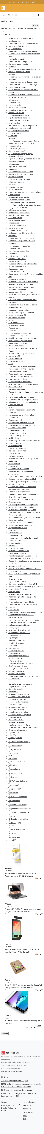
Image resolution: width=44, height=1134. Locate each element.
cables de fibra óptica (17, 261)
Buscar (36, 25)
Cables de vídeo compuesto (19, 714)
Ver (38, 878)
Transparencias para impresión (21, 312)
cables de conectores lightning (20, 174)
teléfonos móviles (15, 177)
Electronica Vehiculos (17, 804)
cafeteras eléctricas (16, 182)
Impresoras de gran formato (20, 341)
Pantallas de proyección (18, 712)
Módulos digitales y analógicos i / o (22, 556)
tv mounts (12, 136)
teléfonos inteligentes (17, 289)
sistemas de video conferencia (20, 38)
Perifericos (13, 777)
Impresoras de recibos (17, 379)
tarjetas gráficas (15, 307)
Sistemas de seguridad (17, 553)
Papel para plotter (15, 515)
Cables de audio (14, 717)
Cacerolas (12, 330)
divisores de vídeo (15, 269)
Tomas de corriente (16, 709)
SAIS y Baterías (14, 749)
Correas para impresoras (18, 469)
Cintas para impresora (17, 730)
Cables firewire (14, 635)
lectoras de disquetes (17, 451)
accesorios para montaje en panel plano (24, 192)
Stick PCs (12, 735)
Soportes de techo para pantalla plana (23, 676)
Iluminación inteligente (17, 335)
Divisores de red (15, 387)
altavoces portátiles (16, 133)
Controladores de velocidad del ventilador (25, 612)
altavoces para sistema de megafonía (23, 620)
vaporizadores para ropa (18, 215)
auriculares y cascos (16, 148)
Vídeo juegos (13, 627)
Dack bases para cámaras (18, 656)
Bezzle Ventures (16, 1071)
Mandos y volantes (16, 671)
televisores (12, 138)
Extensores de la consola (18, 448)
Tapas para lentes (15, 520)
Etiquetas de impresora (17, 686)
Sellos (10, 364)
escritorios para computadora (20, 61)
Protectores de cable (16, 674)
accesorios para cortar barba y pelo (22, 82)
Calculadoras (13, 609)
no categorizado (15, 738)
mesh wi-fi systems (16, 113)
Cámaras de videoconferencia (20, 522)
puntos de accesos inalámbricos (21, 143)
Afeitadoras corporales (17, 371)
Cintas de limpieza (15, 405)
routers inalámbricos (17, 259)
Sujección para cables (17, 581)
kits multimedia (14, 105)
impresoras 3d (14, 102)
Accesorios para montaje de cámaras (23, 399)
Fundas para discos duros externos (22, 348)
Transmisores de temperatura (20, 499)
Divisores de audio (15, 720)
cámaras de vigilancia (17, 225)
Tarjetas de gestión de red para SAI (22, 584)
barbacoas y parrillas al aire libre (21, 233)
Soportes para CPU (16, 650)
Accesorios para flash (17, 428)
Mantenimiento (14, 837)
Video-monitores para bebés (20, 374)
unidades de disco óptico (18, 310)
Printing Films (14, 592)
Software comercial (16, 829)
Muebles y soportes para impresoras (23, 338)
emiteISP (12, 840)
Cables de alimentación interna (21, 663)
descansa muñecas (16, 161)
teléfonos (12, 79)
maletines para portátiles (18, 251)
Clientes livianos (14, 571)
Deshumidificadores (16, 389)
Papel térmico (14, 463)
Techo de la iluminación (17, 343)
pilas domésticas (15, 218)
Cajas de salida (14, 732)
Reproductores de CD (17, 315)
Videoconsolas (14, 328)
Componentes (14, 789)
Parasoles (12, 530)
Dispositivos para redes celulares (21, 507)
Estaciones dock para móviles (20, 492)
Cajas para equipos (16, 430)
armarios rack (14, 195)
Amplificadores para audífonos (21, 615)
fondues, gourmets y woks (19, 72)
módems (12, 243)
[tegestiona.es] (3, 8)
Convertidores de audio (18, 497)
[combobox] (20, 15)
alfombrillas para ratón (17, 230)
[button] (3, 30)
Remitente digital (15, 446)
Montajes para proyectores (19, 725)
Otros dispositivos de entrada (20, 376)
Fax (9, 681)
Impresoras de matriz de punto (21, 369)
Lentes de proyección (17, 433)
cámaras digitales (15, 228)
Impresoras (13, 785)
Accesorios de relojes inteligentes (22, 630)
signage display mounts (18, 64)
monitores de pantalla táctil (19, 128)
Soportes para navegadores (19, 333)
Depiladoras (13, 691)
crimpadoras (13, 164)
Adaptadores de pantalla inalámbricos (23, 402)
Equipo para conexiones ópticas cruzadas (25, 476)
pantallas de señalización (18, 197)
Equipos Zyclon (14, 146)
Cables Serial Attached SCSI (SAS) (21, 558)
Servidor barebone (16, 548)
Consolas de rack (15, 420)
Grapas (11, 320)
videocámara (13, 223)
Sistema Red (28, 1112)
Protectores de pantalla (30, 28)
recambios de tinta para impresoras (23, 125)
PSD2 (25, 1119)
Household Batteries (16, 317)
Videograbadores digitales (19, 668)
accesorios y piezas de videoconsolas (23, 43)
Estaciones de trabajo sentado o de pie (24, 512)
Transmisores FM (15, 617)
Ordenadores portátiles (18, 819)
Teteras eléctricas (15, 661)
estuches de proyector (17, 87)
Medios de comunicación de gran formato (25, 586)
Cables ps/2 (13, 466)
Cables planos (14, 653)
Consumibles (14, 769)
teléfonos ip (13, 100)
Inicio (7, 34)
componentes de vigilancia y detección (24, 517)
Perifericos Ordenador (18, 797)
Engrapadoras (14, 453)
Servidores (12, 645)
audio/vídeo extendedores (19, 179)
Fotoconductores (15, 543)
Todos (11, 825)
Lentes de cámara (15, 456)
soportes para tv (15, 48)
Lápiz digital (13, 638)
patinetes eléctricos (16, 156)
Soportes (12, 412)
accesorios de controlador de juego (22, 84)
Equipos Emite (14, 816)
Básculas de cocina (16, 722)
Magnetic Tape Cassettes (18, 489)
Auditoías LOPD (14, 823)
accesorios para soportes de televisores (24, 77)
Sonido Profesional (16, 761)
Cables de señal (14, 502)
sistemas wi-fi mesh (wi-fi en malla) (22, 51)
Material (12, 833)
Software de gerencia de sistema (21, 425)
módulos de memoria (17, 279)
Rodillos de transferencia (18, 551)
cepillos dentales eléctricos (19, 118)
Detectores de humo (16, 566)
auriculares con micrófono (19, 256)
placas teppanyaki (15, 189)
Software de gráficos (16, 361)
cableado (12, 765)
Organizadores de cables (18, 694)
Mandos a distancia (16, 484)
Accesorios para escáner (18, 707)
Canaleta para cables (16, 540)
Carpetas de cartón (16, 535)
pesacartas (12, 74)
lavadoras (12, 66)
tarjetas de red (14, 41)
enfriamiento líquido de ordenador (22, 238)
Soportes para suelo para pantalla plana (24, 481)
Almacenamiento (15, 773)
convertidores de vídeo (17, 266)
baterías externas (15, 187)
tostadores (12, 235)
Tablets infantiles (15, 358)
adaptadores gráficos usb (18, 115)
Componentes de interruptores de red (24, 494)
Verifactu (27, 1105)
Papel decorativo (15, 443)
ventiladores (13, 648)
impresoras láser (15, 248)
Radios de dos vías (15, 704)
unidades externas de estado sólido (22, 264)
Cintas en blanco (15, 579)
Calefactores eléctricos (17, 666)
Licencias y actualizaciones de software (24, 440)
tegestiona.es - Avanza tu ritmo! (22, 2)
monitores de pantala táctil (19, 212)
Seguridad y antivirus (17, 699)
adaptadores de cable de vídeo (20, 171)
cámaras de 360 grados (17, 46)
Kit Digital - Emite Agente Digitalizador (16, 1090)
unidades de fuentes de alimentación (23, 282)
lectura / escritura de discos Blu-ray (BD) (24, 568)
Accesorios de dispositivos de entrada (23, 622)
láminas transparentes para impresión (24, 69)
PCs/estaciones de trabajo (19, 741)
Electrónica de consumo (18, 812)
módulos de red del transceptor (21, 110)
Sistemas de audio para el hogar (21, 397)
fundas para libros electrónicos (21, 287)
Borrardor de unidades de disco (21, 422)
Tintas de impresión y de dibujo (21, 602)
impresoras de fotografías (19, 246)
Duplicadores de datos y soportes (22, 510)
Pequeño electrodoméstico (19, 808)
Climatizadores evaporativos (20, 381)
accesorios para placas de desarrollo (23, 604)
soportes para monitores (18, 130)
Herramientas (14, 801)
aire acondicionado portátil (19, 200)
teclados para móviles (17, 107)
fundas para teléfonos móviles (20, 292)
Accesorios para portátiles (19, 697)
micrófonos (13, 92)
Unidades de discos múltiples (20, 594)
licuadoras (12, 169)
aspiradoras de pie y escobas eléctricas (24, 159)
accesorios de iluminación (18, 120)
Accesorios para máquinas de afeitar (23, 384)
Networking (13, 793)
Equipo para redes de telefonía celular (23, 538)
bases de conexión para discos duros (23, 89)
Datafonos (12, 758)
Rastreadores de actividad (19, 633)
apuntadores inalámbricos (19, 271)
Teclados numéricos (16, 640)
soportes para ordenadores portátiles (23, 141)
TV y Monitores (15, 745)
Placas (11, 351)
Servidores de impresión (18, 702)
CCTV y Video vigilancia (18, 781)
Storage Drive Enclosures (18, 589)
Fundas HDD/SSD (15, 658)
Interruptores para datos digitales (22, 366)
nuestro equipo (6, 1059)
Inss (25, 1115)
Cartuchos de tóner (16, 323)
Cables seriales (14, 679)
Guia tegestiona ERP (10, 1105)
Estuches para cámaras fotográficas (23, 504)
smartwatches (14, 123)
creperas (12, 184)
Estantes (11, 607)
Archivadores (13, 438)
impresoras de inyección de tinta (21, 202)
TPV (10, 756)
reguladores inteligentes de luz (21, 284)
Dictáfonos (12, 545)
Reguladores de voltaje (17, 527)
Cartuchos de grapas (16, 435)
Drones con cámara (16, 346)
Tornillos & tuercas (16, 643)
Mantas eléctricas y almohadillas (21, 353)
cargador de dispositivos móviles (21, 241)
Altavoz (11, 407)
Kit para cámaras (15, 533)
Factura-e (27, 1109)
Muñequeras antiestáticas (19, 625)
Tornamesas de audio (17, 325)
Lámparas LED (14, 356)
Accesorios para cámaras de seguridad (24, 727)
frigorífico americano (17, 166)
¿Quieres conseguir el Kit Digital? (14, 1080)
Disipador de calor (15, 689)
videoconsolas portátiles (18, 151)
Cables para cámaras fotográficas (22, 487)
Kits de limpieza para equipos (20, 684)
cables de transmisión (17, 210)
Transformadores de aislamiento (21, 410)
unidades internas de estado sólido (22, 305)
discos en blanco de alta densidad (22, 479)
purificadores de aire (16, 59)
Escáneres (12, 253)
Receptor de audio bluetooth (20, 525)
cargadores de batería (17, 220)
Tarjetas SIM (13, 753)
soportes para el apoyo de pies (20, 154)
